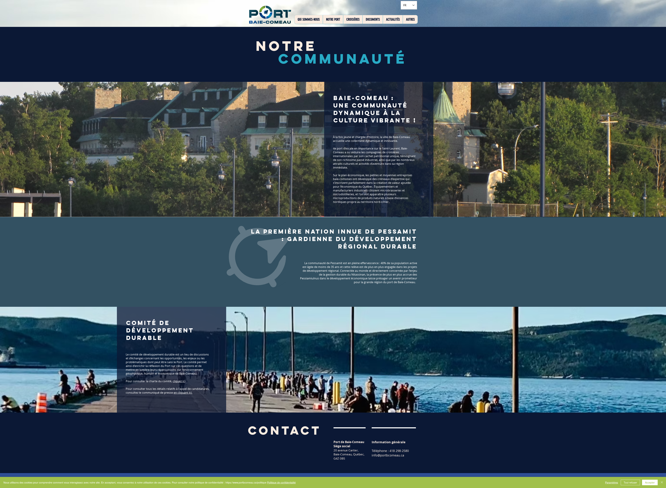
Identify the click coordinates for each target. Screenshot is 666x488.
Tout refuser (630, 482)
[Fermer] (662, 482)
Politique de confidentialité (281, 482)
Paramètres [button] (611, 482)
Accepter (650, 482)
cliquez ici (179, 381)
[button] (308, 19)
